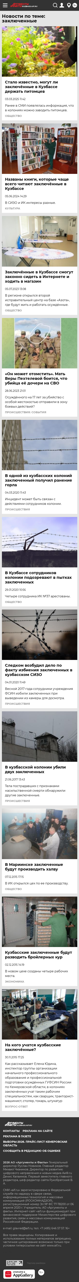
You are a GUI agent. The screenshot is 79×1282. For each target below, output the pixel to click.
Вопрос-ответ (16, 1106)
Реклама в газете (17, 1136)
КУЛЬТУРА (12, 208)
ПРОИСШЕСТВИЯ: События (25, 412)
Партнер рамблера (36, 1263)
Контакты (11, 1131)
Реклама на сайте (38, 1131)
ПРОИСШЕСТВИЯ (17, 509)
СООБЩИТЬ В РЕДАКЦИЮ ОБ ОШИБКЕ (31, 1151)
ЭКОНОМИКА (14, 981)
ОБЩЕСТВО (13, 116)
